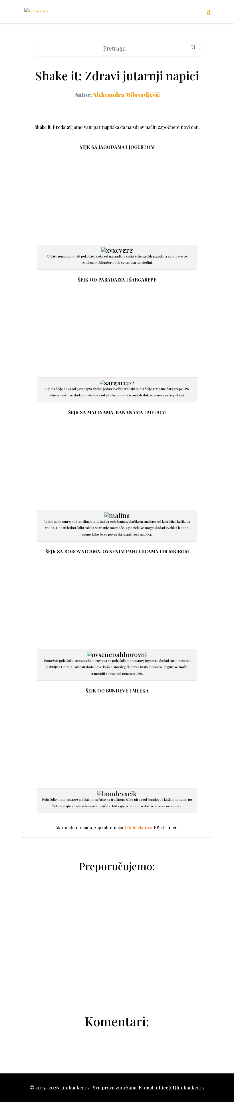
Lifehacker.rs (138, 827)
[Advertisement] (117, 202)
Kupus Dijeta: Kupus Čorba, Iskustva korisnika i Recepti (117, 916)
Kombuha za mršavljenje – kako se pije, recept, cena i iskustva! (117, 959)
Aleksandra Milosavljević (126, 94)
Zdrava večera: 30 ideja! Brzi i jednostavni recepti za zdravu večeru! (117, 937)
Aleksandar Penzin (120, 990)
